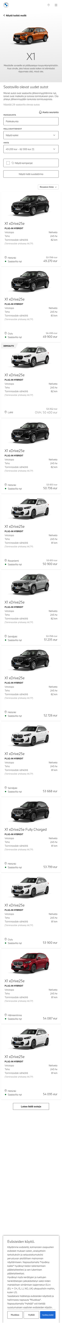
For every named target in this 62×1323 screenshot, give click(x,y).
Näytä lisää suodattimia (31, 174)
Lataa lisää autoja (31, 1106)
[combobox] (31, 135)
